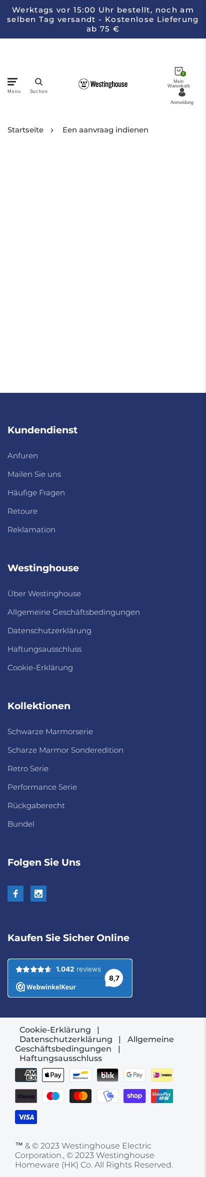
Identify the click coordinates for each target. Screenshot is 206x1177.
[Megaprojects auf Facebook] (16, 894)
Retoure (23, 511)
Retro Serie (28, 768)
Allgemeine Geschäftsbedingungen (74, 612)
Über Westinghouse (44, 593)
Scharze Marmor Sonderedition (66, 750)
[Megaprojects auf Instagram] (38, 894)
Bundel (21, 824)
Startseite (26, 129)
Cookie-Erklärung (40, 667)
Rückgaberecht (36, 805)
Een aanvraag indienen (105, 129)
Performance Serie (42, 787)
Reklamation (32, 529)
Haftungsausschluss (45, 649)
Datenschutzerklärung (50, 630)
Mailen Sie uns (34, 474)
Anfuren (23, 455)
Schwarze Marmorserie (50, 731)
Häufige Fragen (36, 492)
